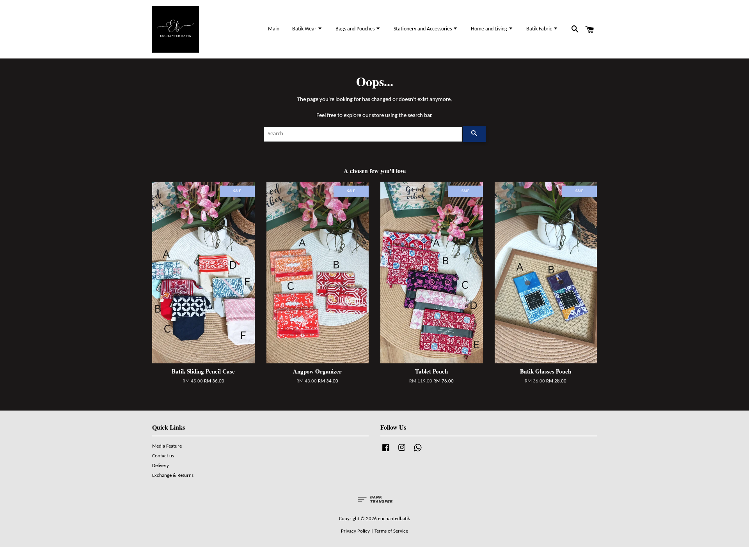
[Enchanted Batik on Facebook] (385, 451)
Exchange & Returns (172, 475)
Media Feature (167, 446)
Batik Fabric (539, 29)
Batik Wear (305, 29)
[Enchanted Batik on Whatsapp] (417, 451)
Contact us (163, 455)
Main (273, 29)
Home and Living (489, 29)
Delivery (160, 465)
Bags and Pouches (355, 29)
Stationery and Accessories (423, 29)
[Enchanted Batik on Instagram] (401, 451)
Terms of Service (391, 531)
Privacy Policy (355, 531)
